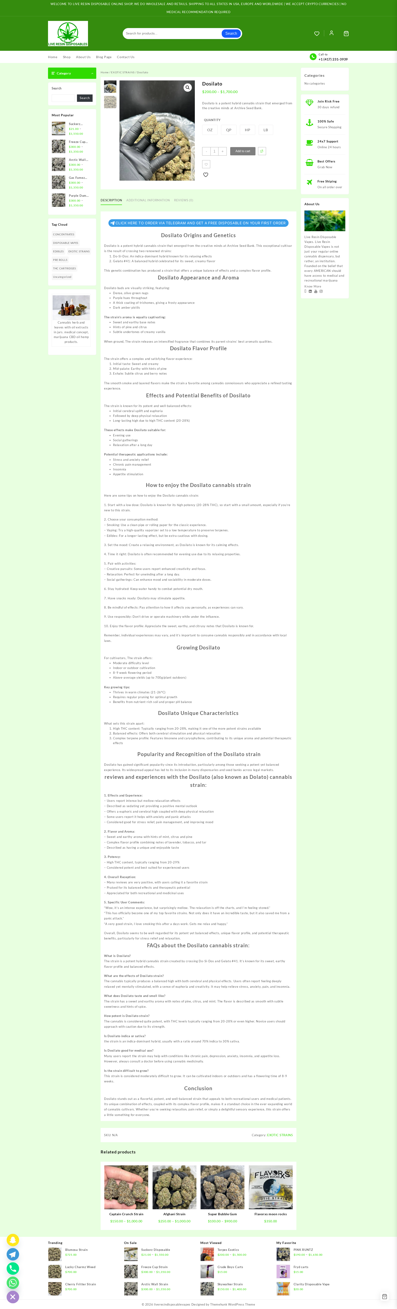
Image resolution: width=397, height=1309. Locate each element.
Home (105, 72)
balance (209, 270)
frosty (172, 302)
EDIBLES (58, 251)
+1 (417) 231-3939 (333, 59)
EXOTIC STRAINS (79, 251)
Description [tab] (111, 200)
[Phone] (13, 1268)
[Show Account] (331, 33)
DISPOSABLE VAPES (65, 242)
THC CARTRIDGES (64, 268)
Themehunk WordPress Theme (232, 1304)
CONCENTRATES (63, 234)
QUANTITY (212, 120)
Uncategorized (62, 276)
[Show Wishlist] (319, 33)
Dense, (118, 293)
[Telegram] (13, 1254)
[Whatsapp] (13, 1283)
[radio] (210, 130)
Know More (312, 286)
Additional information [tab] (148, 200)
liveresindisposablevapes (172, 1304)
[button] (188, 87)
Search (231, 33)
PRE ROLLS (60, 259)
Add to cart (242, 151)
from (190, 246)
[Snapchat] (13, 1240)
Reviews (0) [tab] (183, 200)
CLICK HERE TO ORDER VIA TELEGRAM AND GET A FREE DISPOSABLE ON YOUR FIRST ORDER (201, 223)
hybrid (153, 261)
